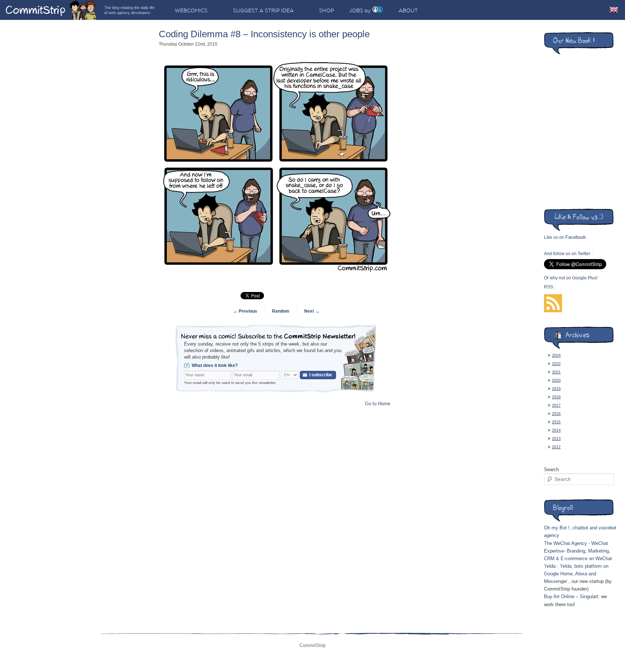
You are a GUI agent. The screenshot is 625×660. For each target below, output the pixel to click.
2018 (556, 397)
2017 (556, 405)
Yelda (550, 566)
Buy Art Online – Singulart (571, 596)
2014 (556, 430)
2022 (556, 363)
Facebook (575, 237)
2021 (556, 372)
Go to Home (377, 403)
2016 (556, 413)
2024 (556, 355)
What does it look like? (215, 365)
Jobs (356, 10)
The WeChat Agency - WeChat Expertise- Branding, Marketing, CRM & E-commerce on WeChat (578, 551)
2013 (556, 438)
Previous (245, 311)
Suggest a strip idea (263, 10)
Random (280, 311)
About (408, 10)
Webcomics (191, 10)
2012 (556, 447)
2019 (556, 388)
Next (312, 311)
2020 (556, 380)
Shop (326, 10)
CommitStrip (51, 10)
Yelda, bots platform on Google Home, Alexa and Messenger (576, 573)
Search (551, 469)
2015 (556, 422)
